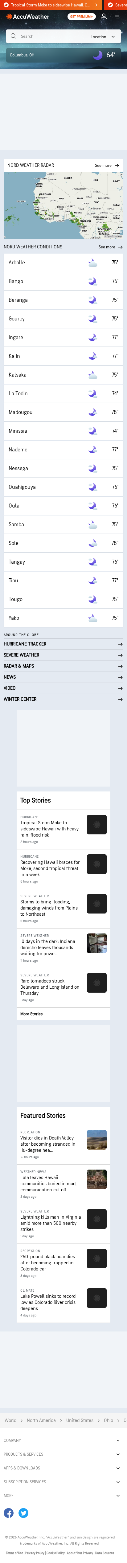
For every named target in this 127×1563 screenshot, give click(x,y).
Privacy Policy (35, 1553)
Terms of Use (15, 1553)
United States (79, 1420)
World (10, 1420)
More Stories (31, 1014)
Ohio (108, 1420)
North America (41, 1420)
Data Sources (104, 1553)
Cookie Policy (56, 1553)
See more (107, 247)
